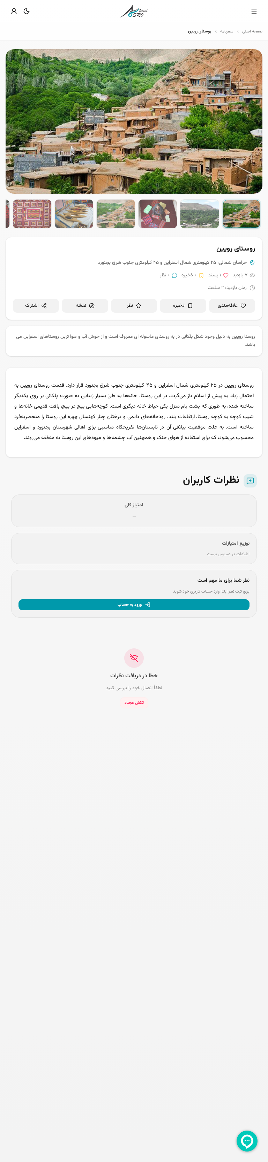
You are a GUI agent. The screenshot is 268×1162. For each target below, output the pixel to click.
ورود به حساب (130, 605)
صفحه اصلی (252, 31)
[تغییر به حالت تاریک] (26, 11)
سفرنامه (226, 31)
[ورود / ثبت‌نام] (14, 11)
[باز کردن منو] (254, 11)
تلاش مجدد (134, 703)
